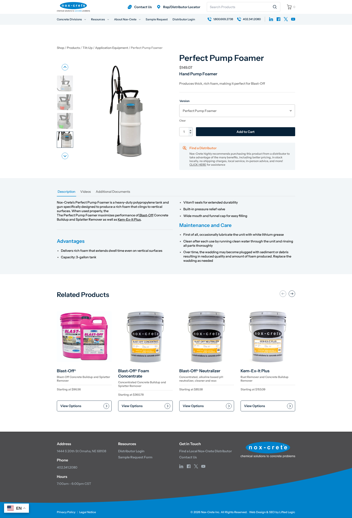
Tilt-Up (87, 48)
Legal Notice (87, 512)
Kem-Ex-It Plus (129, 219)
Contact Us (188, 457)
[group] (65, 83)
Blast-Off (146, 215)
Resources (98, 19)
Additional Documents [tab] (113, 191)
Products (73, 48)
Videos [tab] (85, 191)
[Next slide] (65, 156)
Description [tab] (66, 191)
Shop (60, 48)
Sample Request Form (135, 457)
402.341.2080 (67, 467)
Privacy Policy (66, 512)
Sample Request (157, 19)
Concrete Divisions (69, 19)
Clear (182, 120)
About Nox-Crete (125, 19)
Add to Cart (245, 132)
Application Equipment (111, 48)
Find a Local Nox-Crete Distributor (205, 451)
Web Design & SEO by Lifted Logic (272, 512)
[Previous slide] (65, 67)
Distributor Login (184, 19)
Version (184, 101)
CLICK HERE (197, 164)
